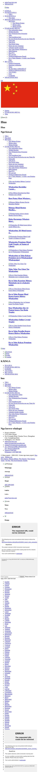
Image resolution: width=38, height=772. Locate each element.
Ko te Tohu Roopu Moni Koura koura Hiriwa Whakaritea (18, 296)
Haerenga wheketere (15, 65)
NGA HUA (8, 365)
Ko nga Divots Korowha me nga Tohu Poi (22, 39)
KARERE (12, 75)
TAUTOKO (12, 72)
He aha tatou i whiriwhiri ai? (17, 68)
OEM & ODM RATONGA (17, 70)
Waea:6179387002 (10, 450)
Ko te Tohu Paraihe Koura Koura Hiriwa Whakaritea (19, 332)
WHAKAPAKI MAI (11, 77)
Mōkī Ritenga (13, 51)
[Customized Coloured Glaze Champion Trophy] (21, 265)
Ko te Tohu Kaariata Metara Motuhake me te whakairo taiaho (20, 283)
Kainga (7, 110)
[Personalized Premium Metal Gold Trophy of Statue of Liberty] (21, 238)
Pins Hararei (23, 459)
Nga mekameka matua (15, 30)
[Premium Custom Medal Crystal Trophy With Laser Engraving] (21, 277)
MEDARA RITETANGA (13, 19)
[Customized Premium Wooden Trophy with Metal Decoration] (21, 252)
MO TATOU (9, 61)
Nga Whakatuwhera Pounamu (18, 33)
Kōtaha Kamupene (14, 63)
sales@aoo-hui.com (11, 2)
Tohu (10, 35)
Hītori (10, 67)
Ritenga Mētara (13, 459)
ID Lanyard (12, 54)
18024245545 (9, 4)
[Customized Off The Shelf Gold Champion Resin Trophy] (21, 304)
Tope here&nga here (15, 37)
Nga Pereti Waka (14, 44)
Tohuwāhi (12, 40)
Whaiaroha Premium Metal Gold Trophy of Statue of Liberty (20, 244)
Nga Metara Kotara (18, 23)
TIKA (10, 14)
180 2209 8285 (9, 485)
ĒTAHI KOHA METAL (12, 28)
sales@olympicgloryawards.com (15, 443)
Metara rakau (16, 25)
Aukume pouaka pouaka (16, 47)
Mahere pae (8, 457)
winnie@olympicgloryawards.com (15, 445)
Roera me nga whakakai (16, 46)
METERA (12, 21)
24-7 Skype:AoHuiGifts (12, 448)
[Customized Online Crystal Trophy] (20, 316)
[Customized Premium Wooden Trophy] (21, 339)
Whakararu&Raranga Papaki (17, 56)
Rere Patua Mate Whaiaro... (20, 198)
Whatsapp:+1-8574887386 (13, 452)
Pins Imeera (4, 459)
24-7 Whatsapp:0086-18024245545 (16, 447)
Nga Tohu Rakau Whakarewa (18, 49)
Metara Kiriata (16, 26)
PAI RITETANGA (11, 12)
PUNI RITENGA (10, 16)
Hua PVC (12, 53)
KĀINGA (8, 11)
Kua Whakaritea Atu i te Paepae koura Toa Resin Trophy (18, 310)
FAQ (10, 74)
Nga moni (12, 18)
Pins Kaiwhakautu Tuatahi (19, 460)
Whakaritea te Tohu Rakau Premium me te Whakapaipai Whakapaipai (20, 258)
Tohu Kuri (12, 42)
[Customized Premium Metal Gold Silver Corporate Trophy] (21, 290)
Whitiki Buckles (14, 32)
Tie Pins (7, 460)
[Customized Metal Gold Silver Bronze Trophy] (21, 327)
